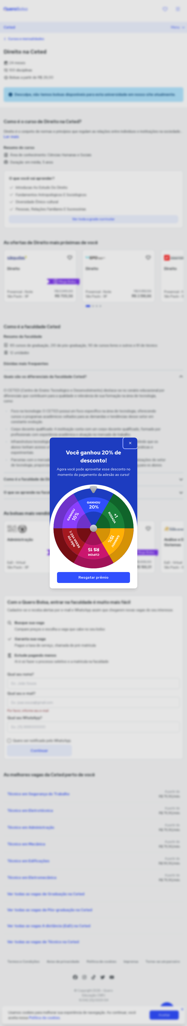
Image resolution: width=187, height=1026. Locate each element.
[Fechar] (130, 443)
